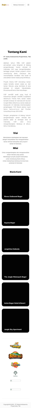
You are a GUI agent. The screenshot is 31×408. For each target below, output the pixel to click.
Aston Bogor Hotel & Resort (14, 303)
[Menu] (28, 5)
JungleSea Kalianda (11, 249)
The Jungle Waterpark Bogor (15, 277)
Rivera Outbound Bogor (13, 196)
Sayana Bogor (9, 223)
